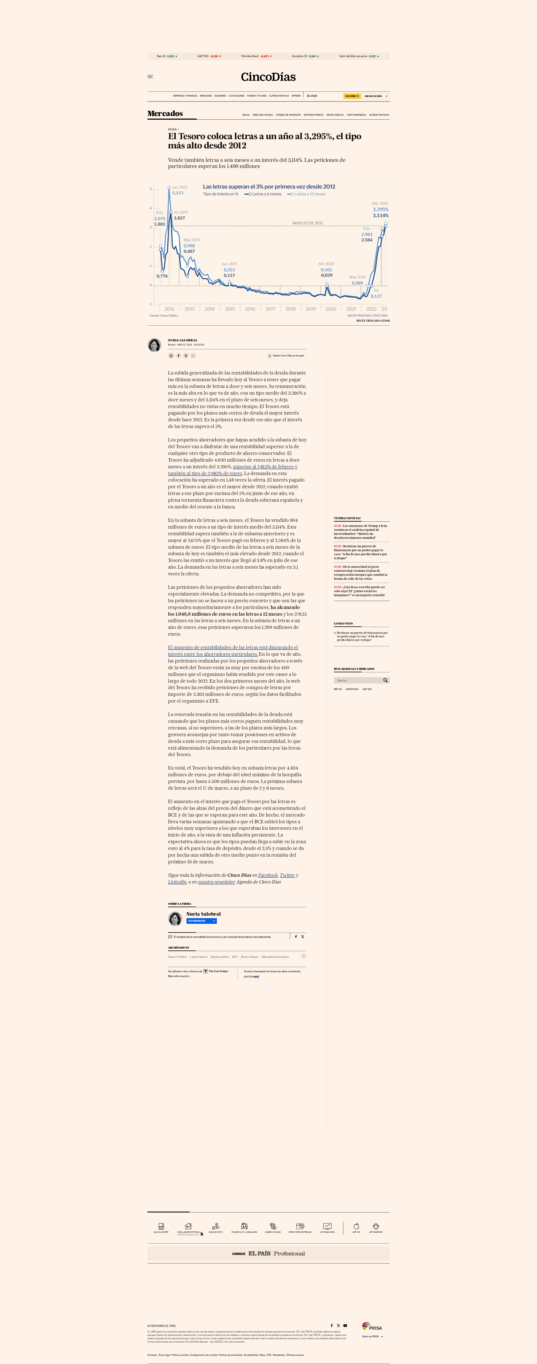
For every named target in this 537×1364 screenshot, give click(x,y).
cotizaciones (327, 1232)
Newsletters (279, 1355)
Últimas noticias (279, 95)
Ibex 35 (161, 56)
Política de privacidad (230, 1355)
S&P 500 (203, 56)
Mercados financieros (275, 956)
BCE (235, 956)
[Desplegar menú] (150, 76)
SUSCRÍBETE (352, 96)
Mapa (262, 1355)
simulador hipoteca (188, 1232)
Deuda (172, 129)
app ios (356, 1232)
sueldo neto (216, 1232)
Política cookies (180, 1355)
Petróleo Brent (250, 56)
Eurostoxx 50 (299, 56)
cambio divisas (273, 1232)
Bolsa (246, 115)
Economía (220, 95)
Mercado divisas (263, 115)
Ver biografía (196, 920)
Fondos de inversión (288, 115)
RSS (269, 1355)
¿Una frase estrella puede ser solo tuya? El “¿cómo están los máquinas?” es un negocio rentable (359, 591)
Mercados (206, 95)
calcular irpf (161, 1232)
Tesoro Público (177, 956)
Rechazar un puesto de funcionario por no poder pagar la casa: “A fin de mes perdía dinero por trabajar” (360, 552)
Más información (178, 976)
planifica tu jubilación (244, 1232)
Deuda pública (335, 115)
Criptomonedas (356, 115)
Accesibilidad (251, 1355)
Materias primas (313, 115)
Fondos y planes (257, 95)
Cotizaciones (236, 95)
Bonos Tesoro (249, 956)
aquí (256, 976)
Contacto (152, 1355)
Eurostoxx (352, 689)
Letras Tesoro (198, 956)
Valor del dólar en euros (353, 56)
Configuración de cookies (204, 1355)
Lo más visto (343, 623)
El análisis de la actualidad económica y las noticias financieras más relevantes (222, 937)
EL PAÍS (310, 94)
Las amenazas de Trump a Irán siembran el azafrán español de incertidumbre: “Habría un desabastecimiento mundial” (360, 532)
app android (376, 1232)
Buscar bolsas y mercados (354, 668)
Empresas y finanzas (185, 95)
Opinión (296, 95)
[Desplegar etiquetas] (304, 956)
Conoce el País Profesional (268, 1253)
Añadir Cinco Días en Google (288, 355)
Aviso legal (164, 1355)
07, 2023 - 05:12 (190, 344)
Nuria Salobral (183, 340)
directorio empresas (300, 1232)
